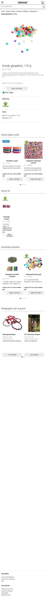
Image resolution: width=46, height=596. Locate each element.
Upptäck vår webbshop (8, 579)
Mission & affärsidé (7, 591)
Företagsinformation (7, 589)
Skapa (8, 11)
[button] (20, 184)
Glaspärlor (33, 11)
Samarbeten (4, 593)
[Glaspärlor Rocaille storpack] (12, 263)
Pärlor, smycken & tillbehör (20, 11)
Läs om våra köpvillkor (7, 577)
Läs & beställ (12, 355)
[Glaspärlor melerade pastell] (33, 150)
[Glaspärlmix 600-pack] (33, 263)
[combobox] (23, 6)
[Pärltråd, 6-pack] (6, 206)
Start (3, 11)
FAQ (2, 581)
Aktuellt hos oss (6, 595)
